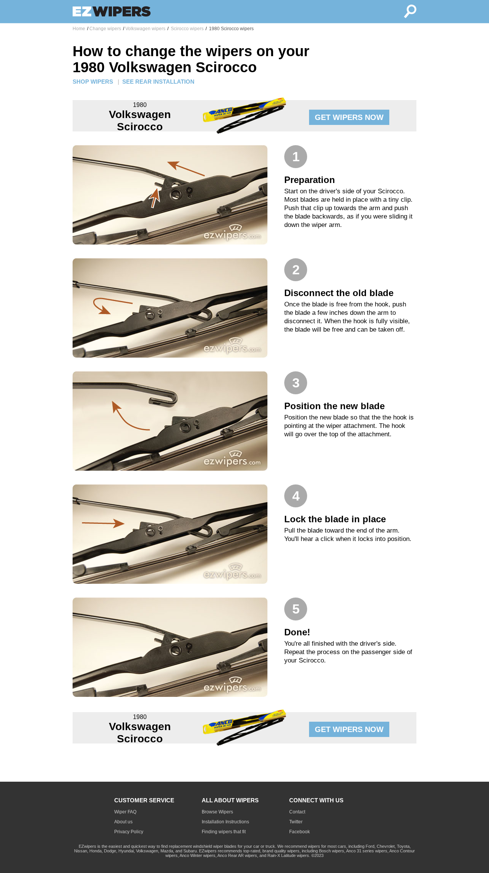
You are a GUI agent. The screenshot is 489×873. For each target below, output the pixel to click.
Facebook (299, 831)
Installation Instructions (225, 821)
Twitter (296, 821)
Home (79, 28)
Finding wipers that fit (224, 831)
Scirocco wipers (187, 28)
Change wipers (105, 28)
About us (123, 821)
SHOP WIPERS (93, 81)
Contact (297, 812)
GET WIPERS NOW (349, 117)
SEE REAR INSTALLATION (158, 81)
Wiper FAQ (125, 812)
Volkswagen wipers (145, 28)
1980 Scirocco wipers (231, 28)
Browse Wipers (217, 812)
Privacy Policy (128, 831)
